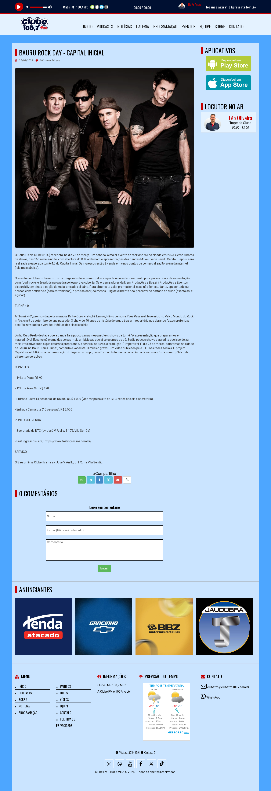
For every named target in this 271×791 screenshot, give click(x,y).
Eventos (188, 26)
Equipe (205, 26)
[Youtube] (130, 763)
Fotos (64, 692)
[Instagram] (109, 763)
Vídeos (64, 699)
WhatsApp (213, 697)
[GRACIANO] (104, 619)
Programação (165, 26)
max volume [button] (50, 6)
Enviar (104, 568)
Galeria (142, 26)
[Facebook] (140, 763)
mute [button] (28, 6)
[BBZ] (164, 619)
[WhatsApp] (119, 763)
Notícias (124, 26)
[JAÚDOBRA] (224, 619)
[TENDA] (43, 619)
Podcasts (105, 26)
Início (88, 26)
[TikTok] (162, 763)
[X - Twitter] (151, 763)
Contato (236, 26)
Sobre (220, 26)
